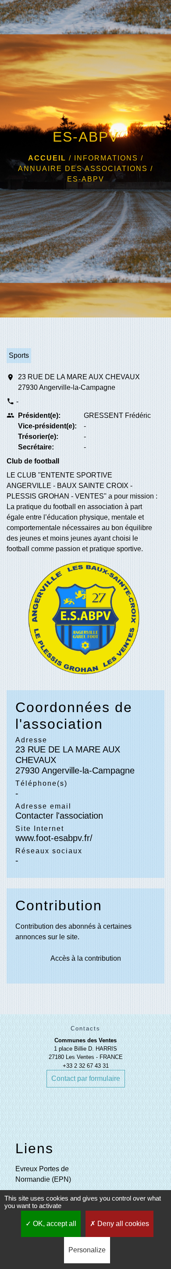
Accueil (47, 158)
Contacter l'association (59, 815)
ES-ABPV (85, 179)
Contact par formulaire (85, 1078)
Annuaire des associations (83, 168)
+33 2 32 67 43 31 (86, 1065)
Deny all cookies (122, 1223)
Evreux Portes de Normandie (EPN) (43, 1174)
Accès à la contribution (85, 958)
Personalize (87, 1250)
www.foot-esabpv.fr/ (54, 838)
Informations (106, 158)
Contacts (85, 1028)
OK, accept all (53, 1223)
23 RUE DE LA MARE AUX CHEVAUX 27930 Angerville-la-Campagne (79, 382)
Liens (34, 1148)
